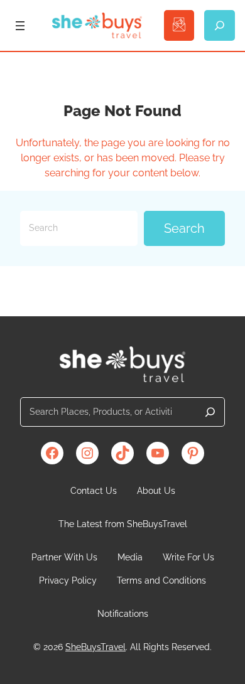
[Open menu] (20, 26)
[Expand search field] (219, 25)
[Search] (210, 412)
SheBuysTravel (95, 647)
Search (184, 228)
